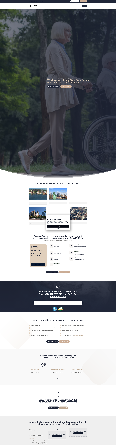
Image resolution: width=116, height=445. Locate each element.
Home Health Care (57, 257)
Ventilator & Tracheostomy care (58, 253)
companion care (37, 437)
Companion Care (76, 251)
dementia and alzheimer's (79, 335)
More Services (38, 264)
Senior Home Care (56, 246)
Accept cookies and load (57, 436)
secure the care (63, 404)
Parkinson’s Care (56, 263)
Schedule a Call (83, 1)
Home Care (56, 244)
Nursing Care (56, 251)
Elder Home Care (56, 247)
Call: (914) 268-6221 (75, 1)
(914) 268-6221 (40, 1)
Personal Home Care (57, 248)
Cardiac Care (75, 257)
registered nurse (35, 332)
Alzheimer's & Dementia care (79, 244)
